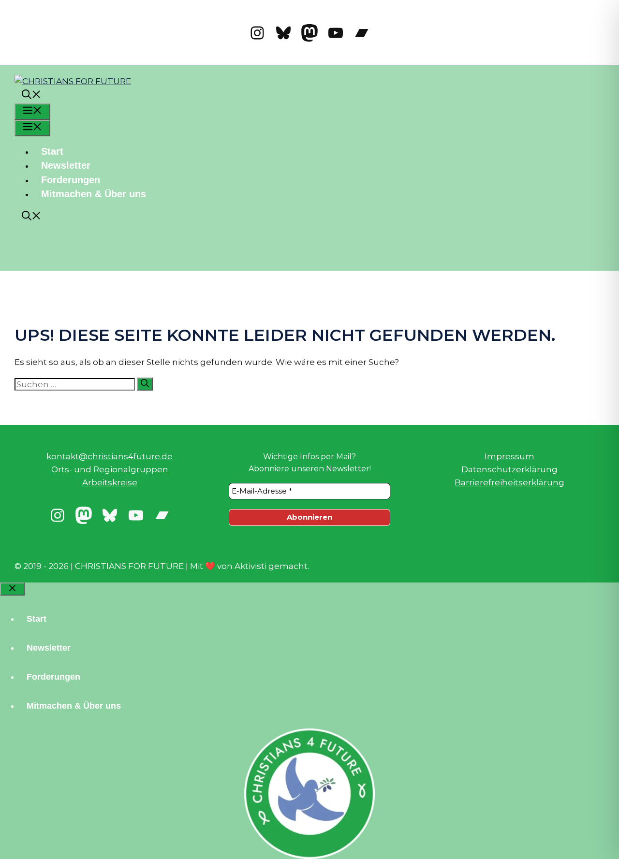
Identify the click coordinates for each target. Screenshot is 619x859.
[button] (31, 95)
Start (52, 151)
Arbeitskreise (109, 482)
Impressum (509, 456)
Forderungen (70, 180)
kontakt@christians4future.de (109, 456)
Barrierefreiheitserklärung (509, 482)
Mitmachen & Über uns (93, 194)
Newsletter (65, 165)
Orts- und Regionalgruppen (109, 469)
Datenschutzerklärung (509, 469)
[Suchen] (145, 384)
